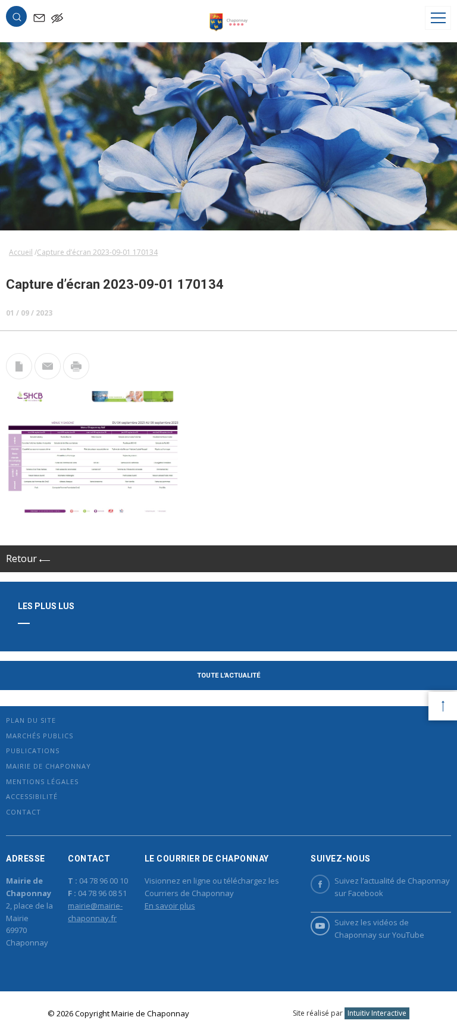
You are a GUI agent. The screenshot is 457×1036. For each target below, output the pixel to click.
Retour (22, 558)
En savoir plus (170, 905)
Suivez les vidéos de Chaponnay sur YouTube (379, 928)
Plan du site (31, 720)
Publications (33, 750)
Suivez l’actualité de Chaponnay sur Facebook (392, 886)
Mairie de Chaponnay (48, 766)
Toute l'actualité (228, 675)
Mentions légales (42, 781)
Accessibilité (32, 796)
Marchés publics (39, 735)
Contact (23, 811)
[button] (16, 19)
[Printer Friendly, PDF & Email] (19, 375)
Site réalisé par (349, 1013)
